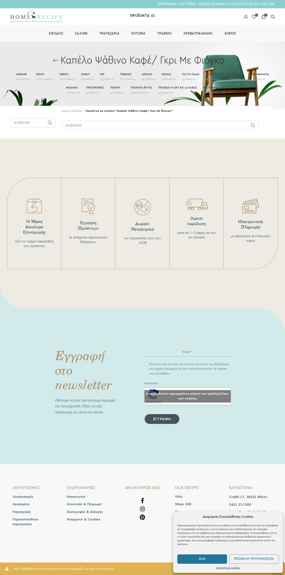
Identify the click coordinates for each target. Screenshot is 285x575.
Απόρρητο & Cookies (228, 567)
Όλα (202, 558)
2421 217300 (187, 4)
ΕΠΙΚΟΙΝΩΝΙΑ (167, 4)
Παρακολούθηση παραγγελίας (25, 521)
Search (50, 122)
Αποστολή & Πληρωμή (84, 504)
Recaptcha (151, 383)
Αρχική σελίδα (71, 111)
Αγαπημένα (21, 504)
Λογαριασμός (23, 497)
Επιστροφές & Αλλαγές (85, 512)
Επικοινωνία (76, 497)
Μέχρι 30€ (183, 504)
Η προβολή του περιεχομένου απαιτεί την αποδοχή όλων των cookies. (187, 396)
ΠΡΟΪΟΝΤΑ (139, 15)
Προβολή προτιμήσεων (254, 558)
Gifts (179, 497)
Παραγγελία (22, 512)
